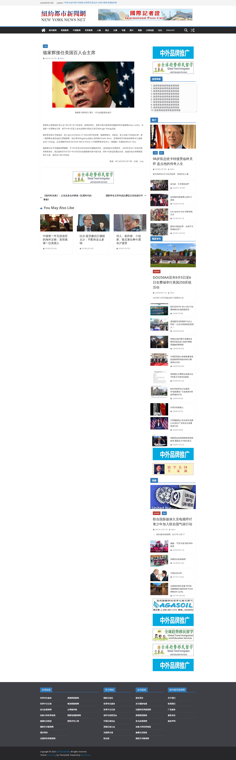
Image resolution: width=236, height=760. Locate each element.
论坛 (160, 30)
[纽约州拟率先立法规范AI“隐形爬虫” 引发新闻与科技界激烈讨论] (159, 394)
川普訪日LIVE (176, 573)
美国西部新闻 (73, 698)
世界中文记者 (46, 703)
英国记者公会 (109, 726)
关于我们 (171, 698)
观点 (107, 30)
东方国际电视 (141, 703)
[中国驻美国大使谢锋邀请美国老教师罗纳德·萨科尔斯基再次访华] (159, 361)
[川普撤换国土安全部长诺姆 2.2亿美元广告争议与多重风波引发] (159, 425)
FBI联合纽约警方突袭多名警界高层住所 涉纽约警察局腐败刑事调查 (181, 342)
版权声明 (171, 721)
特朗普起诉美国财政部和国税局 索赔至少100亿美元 (181, 439)
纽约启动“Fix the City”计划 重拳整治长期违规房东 (181, 308)
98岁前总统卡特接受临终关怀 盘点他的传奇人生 (173, 161)
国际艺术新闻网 (47, 726)
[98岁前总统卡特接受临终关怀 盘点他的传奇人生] (173, 137)
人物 (99, 30)
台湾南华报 (72, 709)
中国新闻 (77, 30)
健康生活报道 (46, 721)
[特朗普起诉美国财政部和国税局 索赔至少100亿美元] (159, 441)
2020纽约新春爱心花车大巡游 (181, 198)
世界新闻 (89, 30)
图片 (132, 30)
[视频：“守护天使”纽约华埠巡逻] (159, 546)
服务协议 (171, 715)
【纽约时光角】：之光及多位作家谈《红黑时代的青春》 (67, 197)
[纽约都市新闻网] (43, 30)
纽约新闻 (53, 30)
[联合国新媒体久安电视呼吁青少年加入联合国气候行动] (173, 497)
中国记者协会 (109, 721)
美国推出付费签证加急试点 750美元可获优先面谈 (181, 375)
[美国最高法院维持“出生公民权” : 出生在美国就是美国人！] (159, 326)
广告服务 (171, 709)
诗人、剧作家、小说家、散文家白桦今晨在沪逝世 (128, 239)
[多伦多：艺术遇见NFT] (159, 186)
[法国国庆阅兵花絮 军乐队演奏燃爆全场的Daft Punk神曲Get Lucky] (159, 591)
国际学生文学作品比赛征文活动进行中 (124, 195)
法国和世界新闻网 (47, 738)
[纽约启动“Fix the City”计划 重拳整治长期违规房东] (159, 310)
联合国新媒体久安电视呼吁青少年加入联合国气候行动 (172, 521)
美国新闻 (65, 30)
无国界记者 (108, 732)
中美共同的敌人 (177, 407)
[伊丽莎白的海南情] (159, 561)
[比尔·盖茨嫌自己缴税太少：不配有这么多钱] (93, 216)
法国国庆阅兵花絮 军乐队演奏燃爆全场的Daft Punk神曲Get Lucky (181, 589)
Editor (62, 58)
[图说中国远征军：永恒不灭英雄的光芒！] (159, 229)
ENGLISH (170, 30)
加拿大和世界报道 (47, 715)
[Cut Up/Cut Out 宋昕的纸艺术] (159, 215)
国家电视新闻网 (74, 715)
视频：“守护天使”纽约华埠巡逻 (181, 544)
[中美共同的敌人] (159, 409)
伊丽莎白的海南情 (178, 559)
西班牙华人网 (73, 721)
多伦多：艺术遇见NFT (179, 184)
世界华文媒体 (46, 698)
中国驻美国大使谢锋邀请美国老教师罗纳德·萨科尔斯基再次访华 (181, 359)
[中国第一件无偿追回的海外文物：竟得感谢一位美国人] (56, 216)
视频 (140, 30)
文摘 (115, 30)
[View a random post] (192, 30)
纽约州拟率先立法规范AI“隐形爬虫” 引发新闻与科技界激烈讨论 (181, 391)
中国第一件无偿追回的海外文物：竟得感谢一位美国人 (55, 239)
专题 (123, 30)
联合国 (106, 738)
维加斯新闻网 (73, 703)
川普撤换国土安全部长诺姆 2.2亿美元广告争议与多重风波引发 (181, 423)
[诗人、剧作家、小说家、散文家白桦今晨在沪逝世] (130, 216)
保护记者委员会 (110, 715)
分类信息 (150, 30)
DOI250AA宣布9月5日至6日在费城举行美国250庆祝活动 (172, 282)
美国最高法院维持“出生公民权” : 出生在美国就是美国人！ (182, 324)
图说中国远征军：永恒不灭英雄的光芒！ (181, 228)
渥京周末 (44, 732)
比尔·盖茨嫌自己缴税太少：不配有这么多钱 (92, 239)
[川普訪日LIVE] (159, 575)
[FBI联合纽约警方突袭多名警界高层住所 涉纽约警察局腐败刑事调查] (159, 344)
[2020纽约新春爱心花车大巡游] (159, 200)
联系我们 (171, 703)
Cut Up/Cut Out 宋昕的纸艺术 (181, 213)
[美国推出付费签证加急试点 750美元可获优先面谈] (159, 377)
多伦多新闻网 (46, 709)
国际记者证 (108, 698)
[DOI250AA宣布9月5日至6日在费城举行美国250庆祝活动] (173, 255)
